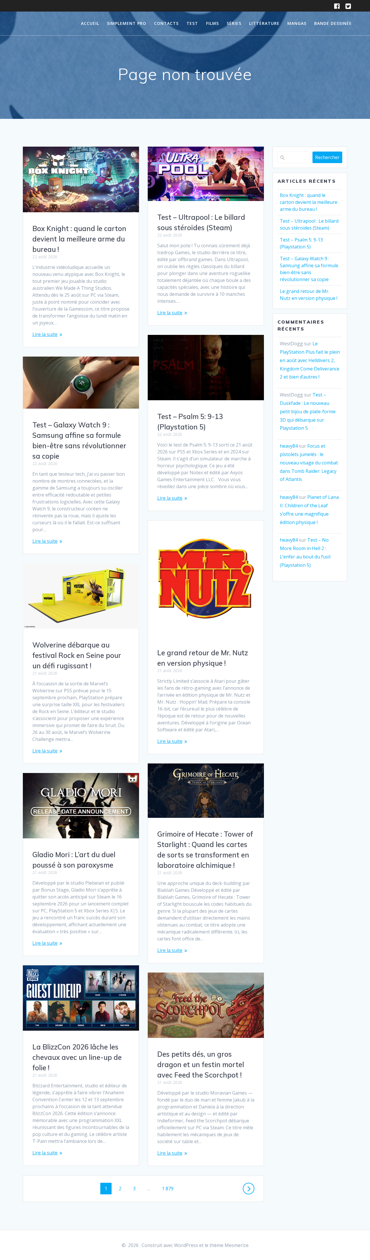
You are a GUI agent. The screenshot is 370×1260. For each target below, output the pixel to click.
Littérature (264, 23)
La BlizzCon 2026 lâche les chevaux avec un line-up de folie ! (77, 1057)
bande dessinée (333, 23)
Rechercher (327, 157)
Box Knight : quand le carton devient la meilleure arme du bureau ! (79, 239)
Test (192, 23)
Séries (234, 23)
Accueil (90, 23)
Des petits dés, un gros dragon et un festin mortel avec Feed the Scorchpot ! (200, 1064)
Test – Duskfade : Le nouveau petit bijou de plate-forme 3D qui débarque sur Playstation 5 (308, 411)
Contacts (166, 23)
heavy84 (289, 446)
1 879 (167, 1188)
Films (212, 23)
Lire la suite (45, 334)
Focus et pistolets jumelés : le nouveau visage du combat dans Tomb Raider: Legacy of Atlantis (309, 462)
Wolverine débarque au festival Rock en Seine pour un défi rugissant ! (76, 655)
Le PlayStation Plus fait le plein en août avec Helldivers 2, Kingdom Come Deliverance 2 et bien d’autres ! (310, 360)
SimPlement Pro (126, 23)
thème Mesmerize (229, 1245)
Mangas (296, 23)
